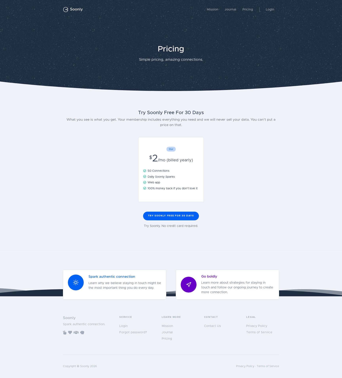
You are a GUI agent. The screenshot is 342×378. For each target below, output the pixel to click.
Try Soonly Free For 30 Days (171, 216)
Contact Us (212, 326)
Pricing (247, 9)
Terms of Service (259, 332)
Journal (230, 9)
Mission (212, 9)
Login (270, 9)
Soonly (76, 9)
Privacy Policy (256, 326)
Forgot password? (133, 332)
